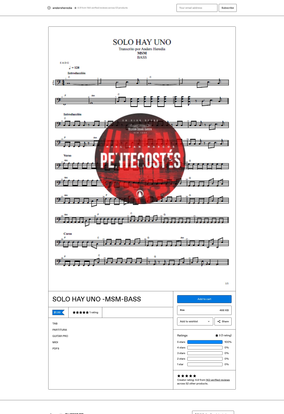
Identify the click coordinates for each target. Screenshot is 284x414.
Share (225, 321)
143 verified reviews (218, 379)
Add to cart (204, 299)
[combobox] (195, 321)
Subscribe (228, 7)
